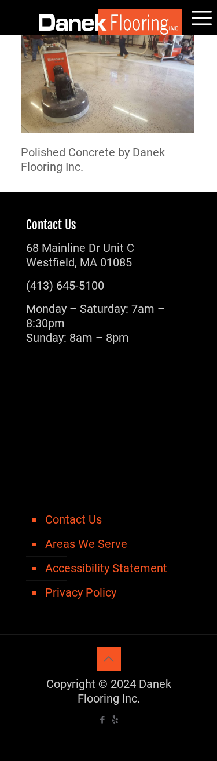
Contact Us (73, 519)
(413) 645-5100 (65, 285)
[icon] (115, 720)
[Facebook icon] (102, 720)
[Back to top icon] (109, 659)
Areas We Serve (86, 544)
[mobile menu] (201, 17)
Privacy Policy (80, 592)
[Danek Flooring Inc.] (108, 17)
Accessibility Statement (106, 568)
